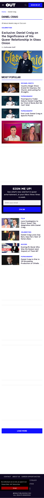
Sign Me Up (35, 5)
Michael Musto (27, 83)
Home (4, 12)
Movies (24, 244)
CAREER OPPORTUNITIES (30, 477)
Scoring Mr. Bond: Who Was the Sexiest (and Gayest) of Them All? (30, 249)
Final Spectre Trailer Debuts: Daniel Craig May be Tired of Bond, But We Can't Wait (31, 102)
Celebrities (7, 28)
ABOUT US (16, 477)
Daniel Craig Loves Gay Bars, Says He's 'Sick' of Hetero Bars (31, 237)
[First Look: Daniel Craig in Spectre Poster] (10, 113)
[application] (22, 132)
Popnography (27, 96)
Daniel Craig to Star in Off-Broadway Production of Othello (30, 261)
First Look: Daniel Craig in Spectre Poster (31, 115)
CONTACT (7, 477)
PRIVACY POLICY (30, 480)
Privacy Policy (5, 484)
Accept (15, 488)
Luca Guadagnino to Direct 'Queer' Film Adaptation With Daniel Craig (31, 224)
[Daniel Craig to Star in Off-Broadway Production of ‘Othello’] (10, 260)
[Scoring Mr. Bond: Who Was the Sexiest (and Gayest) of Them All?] (10, 248)
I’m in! (22, 209)
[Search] (25, 5)
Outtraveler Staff (9, 47)
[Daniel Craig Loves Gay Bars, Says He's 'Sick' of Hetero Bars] (10, 235)
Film (23, 218)
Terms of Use (16, 484)
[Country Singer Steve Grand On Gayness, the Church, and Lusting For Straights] (10, 88)
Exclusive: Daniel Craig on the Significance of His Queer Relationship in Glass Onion (21, 38)
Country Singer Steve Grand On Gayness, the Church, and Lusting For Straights (31, 89)
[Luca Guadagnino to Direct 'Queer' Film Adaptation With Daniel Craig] (10, 223)
